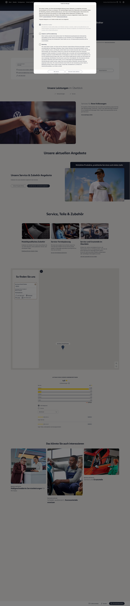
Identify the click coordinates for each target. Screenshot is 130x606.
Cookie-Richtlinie (47, 16)
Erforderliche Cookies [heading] (47, 24)
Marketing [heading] (44, 44)
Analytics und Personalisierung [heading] (49, 33)
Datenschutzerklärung (62, 16)
